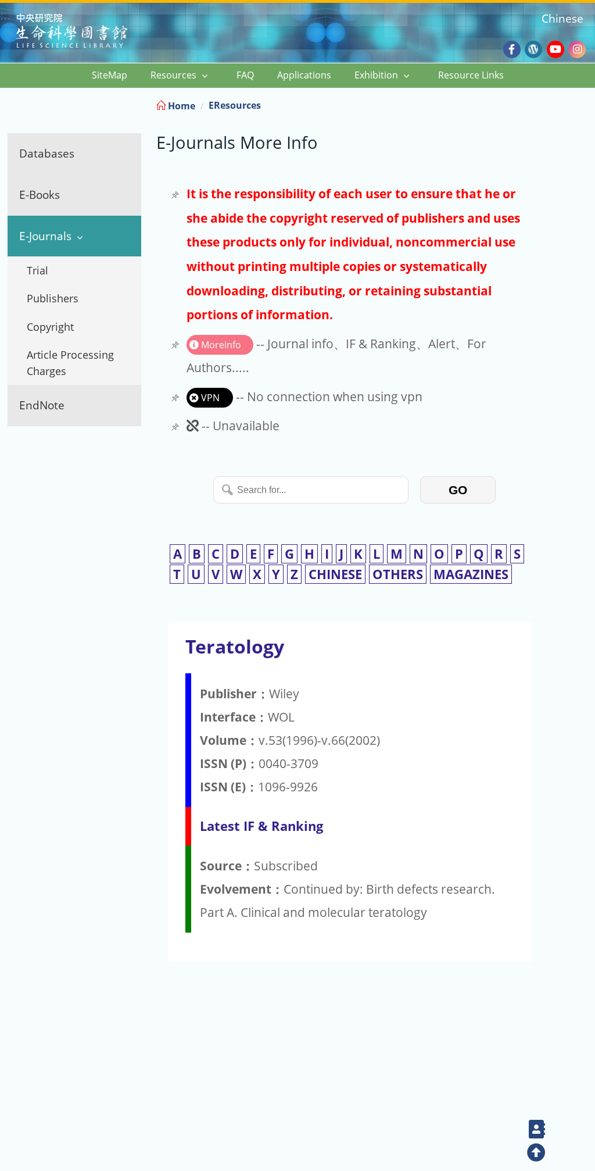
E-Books (39, 194)
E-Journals (45, 236)
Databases (46, 153)
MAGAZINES (470, 574)
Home (180, 105)
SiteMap (109, 75)
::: (585, 103)
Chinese (562, 18)
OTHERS (397, 574)
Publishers (52, 298)
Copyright (50, 327)
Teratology (234, 646)
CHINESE (335, 574)
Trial (37, 270)
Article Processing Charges (70, 363)
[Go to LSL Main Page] (86, 32)
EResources (235, 105)
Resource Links (471, 75)
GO (458, 490)
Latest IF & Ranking (261, 826)
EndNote (41, 405)
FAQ (245, 75)
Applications (304, 75)
